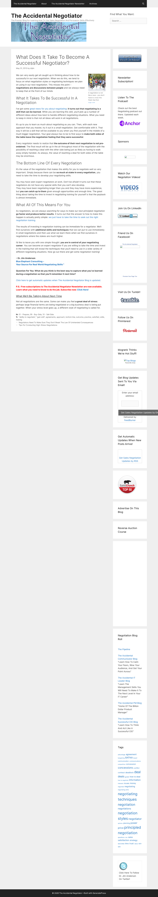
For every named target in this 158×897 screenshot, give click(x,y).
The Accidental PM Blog (130, 703)
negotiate (121, 787)
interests (120, 783)
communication (123, 761)
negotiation (126, 804)
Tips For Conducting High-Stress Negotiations (38, 325)
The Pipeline (124, 649)
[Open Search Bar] (143, 3)
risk (126, 837)
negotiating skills (123, 790)
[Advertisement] (125, 583)
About (44, 3)
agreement (131, 754)
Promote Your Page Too (130, 276)
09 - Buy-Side (36, 314)
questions (121, 837)
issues (126, 783)
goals (127, 777)
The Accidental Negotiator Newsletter (67, 3)
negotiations (124, 808)
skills (102, 317)
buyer (135, 758)
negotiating (130, 786)
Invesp (133, 362)
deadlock (129, 772)
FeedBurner (130, 420)
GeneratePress (99, 893)
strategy (134, 840)
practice (87, 317)
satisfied (95, 317)
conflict (136, 768)
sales (130, 837)
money (133, 783)
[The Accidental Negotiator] (130, 247)
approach (61, 317)
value (136, 844)
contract (121, 772)
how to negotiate (123, 780)
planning (126, 823)
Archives (93, 3)
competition (121, 764)
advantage (121, 754)
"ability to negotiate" (27, 317)
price (121, 827)
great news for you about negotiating (48, 109)
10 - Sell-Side (48, 314)
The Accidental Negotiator (25, 3)
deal (137, 772)
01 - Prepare (24, 314)
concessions (125, 767)
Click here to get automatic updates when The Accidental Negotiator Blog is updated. (58, 280)
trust (131, 843)
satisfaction (123, 840)
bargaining (121, 758)
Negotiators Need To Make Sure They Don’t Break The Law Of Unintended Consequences (56, 322)
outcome (79, 317)
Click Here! (83, 289)
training (19, 320)
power (133, 823)
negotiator (135, 818)
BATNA (129, 757)
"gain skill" (40, 317)
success (121, 844)
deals (121, 776)
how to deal (135, 777)
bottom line (70, 317)
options (120, 823)
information (135, 780)
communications (135, 761)
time (127, 843)
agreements (51, 317)
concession (131, 764)
